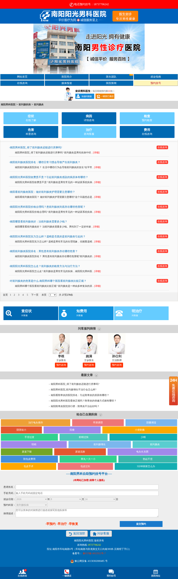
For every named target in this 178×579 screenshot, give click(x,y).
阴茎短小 (21, 430)
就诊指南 (156, 76)
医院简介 (67, 76)
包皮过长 (85, 466)
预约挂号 (156, 83)
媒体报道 (67, 83)
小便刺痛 (140, 430)
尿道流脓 (80, 451)
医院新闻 (111, 83)
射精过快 (83, 437)
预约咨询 (61, 365)
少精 (143, 437)
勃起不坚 (148, 459)
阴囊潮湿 (151, 422)
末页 (44, 295)
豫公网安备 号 (91, 561)
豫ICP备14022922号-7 (94, 553)
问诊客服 (103, 533)
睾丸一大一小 (88, 459)
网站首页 (22, 76)
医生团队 (111, 76)
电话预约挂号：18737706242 (91, 4)
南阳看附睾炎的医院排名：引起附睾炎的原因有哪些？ (80, 395)
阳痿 (72, 430)
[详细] (96, 152)
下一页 (34, 295)
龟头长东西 (142, 451)
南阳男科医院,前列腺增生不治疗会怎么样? (73, 389)
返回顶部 (79, 533)
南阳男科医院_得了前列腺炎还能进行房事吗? (75, 384)
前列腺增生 (100, 444)
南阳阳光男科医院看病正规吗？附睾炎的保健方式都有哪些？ (83, 400)
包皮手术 (28, 466)
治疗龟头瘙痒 (35, 422)
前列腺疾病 (25, 104)
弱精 (33, 444)
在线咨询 (22, 83)
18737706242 (94, 545)
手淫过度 (29, 437)
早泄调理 (98, 422)
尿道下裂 (27, 451)
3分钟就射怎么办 (146, 466)
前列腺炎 (39, 104)
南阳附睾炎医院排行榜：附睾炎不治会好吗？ (75, 406)
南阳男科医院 (8, 104)
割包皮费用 (29, 459)
